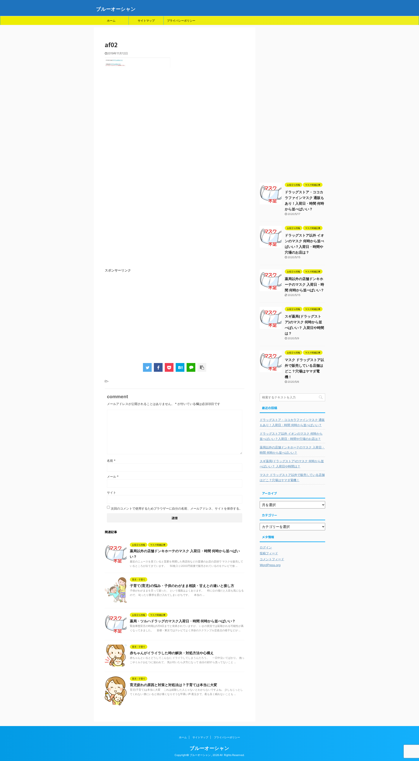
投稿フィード (269, 553)
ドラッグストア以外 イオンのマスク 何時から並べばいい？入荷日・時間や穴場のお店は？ (291, 436)
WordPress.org (270, 565)
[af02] (180, 367)
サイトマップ (146, 20)
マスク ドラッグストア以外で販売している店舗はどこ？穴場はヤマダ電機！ (292, 477)
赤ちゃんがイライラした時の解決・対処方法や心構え (172, 653)
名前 (111, 460)
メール (112, 476)
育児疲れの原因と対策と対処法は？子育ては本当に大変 (173, 685)
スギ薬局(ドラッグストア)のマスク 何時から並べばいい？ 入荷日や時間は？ (292, 463)
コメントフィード (272, 559)
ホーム (111, 20)
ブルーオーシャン (116, 9)
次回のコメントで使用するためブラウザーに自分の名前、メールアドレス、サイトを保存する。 (176, 508)
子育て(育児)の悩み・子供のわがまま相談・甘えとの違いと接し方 (182, 585)
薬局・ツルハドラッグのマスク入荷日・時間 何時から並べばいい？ (182, 621)
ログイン (266, 547)
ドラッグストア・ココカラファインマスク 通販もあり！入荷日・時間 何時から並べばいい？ (292, 422)
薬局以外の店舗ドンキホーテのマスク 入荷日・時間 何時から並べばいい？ (304, 284)
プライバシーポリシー (181, 20)
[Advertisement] (174, 132)
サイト (111, 492)
